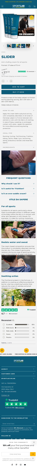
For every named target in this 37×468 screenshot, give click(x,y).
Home (3, 52)
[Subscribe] (34, 424)
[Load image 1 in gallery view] (9, 46)
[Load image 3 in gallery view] (18, 46)
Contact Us (5, 395)
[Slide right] (33, 46)
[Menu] (2, 6)
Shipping (11, 76)
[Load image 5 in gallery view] (28, 46)
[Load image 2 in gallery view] (14, 46)
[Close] (34, 442)
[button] (29, 6)
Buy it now (18, 92)
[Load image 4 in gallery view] (23, 46)
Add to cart (18, 87)
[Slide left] (4, 46)
